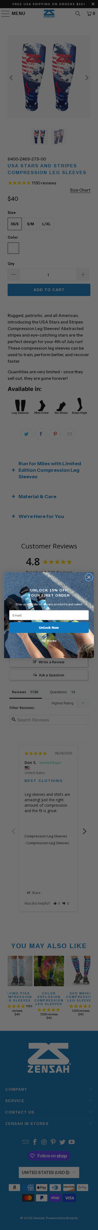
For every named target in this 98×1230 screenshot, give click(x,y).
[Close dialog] (89, 577)
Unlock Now (49, 627)
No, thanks (49, 640)
